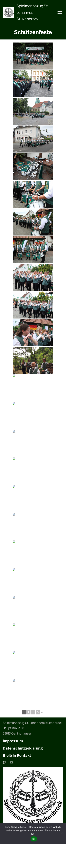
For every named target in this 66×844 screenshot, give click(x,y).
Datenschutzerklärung (23, 748)
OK (34, 839)
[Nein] (61, 833)
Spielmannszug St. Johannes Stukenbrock (33, 12)
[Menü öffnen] (60, 12)
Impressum (13, 741)
